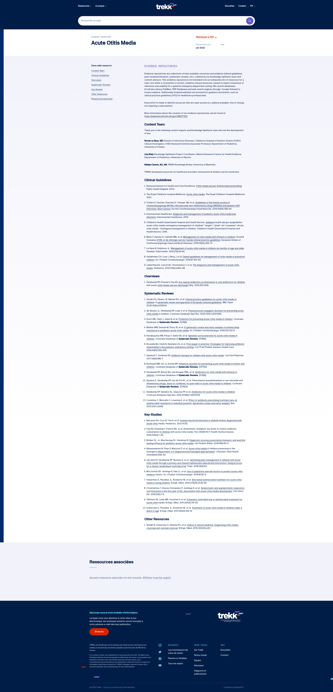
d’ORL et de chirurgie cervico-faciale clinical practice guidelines (188, 240)
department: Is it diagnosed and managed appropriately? (186, 452)
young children (162, 483)
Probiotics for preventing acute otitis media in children (206, 319)
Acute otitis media (195, 194)
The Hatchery (129, 687)
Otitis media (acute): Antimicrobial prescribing (219, 186)
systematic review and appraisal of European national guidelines (189, 303)
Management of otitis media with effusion (204, 237)
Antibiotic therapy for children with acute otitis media (197, 356)
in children (230, 237)
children (209, 223)
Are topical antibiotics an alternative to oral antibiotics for (208, 282)
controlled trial (179, 466)
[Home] (166, 6)
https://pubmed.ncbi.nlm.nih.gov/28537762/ (166, 116)
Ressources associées (102, 99)
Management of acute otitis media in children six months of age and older (207, 249)
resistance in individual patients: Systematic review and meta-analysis (195, 403)
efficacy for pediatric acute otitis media (174, 444)
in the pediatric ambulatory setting (176, 347)
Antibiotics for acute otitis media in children (213, 392)
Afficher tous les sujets (157, 578)
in (235, 299)
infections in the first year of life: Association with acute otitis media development (191, 491)
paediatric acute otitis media (174, 331)
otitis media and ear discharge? (173, 285)
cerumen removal (169, 528)
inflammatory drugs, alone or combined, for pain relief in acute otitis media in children (188, 384)
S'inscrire (99, 632)
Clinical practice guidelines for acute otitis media (210, 299)
